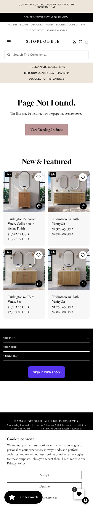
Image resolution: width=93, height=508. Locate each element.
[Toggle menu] (8, 41)
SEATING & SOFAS (56, 30)
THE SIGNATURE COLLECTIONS (46, 67)
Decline (44, 486)
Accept (44, 475)
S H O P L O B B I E (42, 41)
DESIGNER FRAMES (42, 24)
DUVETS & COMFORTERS (71, 24)
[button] (38, 177)
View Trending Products (46, 129)
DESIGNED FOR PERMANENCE (46, 78)
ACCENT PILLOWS (18, 24)
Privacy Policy (16, 463)
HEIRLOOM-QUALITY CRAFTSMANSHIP (46, 73)
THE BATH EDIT (35, 30)
